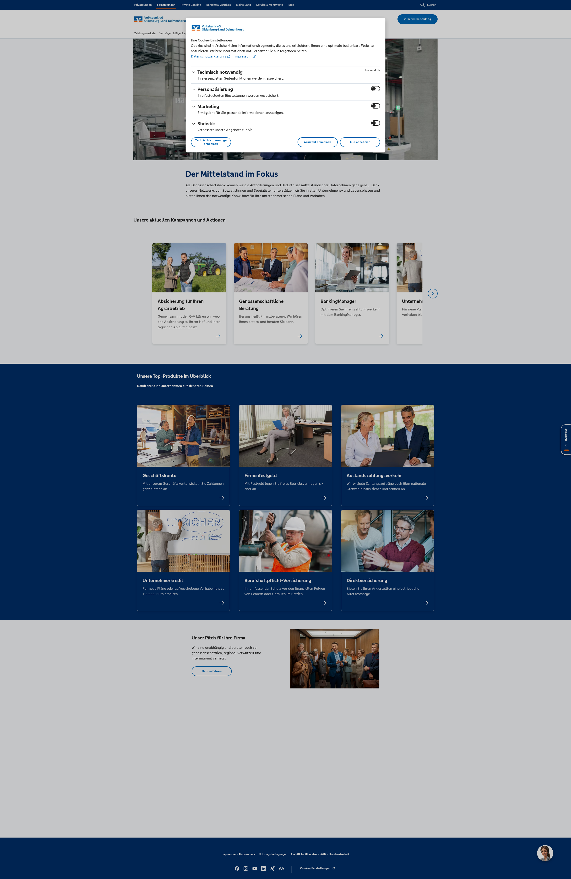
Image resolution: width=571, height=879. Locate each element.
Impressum (243, 56)
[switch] (375, 88)
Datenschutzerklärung (209, 56)
